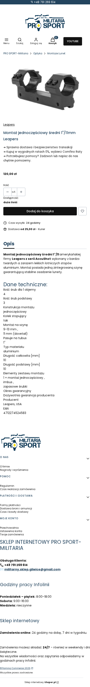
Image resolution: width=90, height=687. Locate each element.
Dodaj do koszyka (40, 211)
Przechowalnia (9, 528)
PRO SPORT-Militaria (15, 53)
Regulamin (7, 486)
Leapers (9, 124)
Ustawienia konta (11, 531)
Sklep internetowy (40, 682)
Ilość (6, 185)
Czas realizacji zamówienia (17, 489)
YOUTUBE (72, 41)
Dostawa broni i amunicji (16, 508)
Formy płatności (10, 505)
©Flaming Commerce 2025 (15, 668)
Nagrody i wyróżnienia (14, 470)
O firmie (5, 466)
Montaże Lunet (56, 53)
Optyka (37, 53)
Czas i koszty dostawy (14, 512)
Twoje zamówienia (12, 534)
